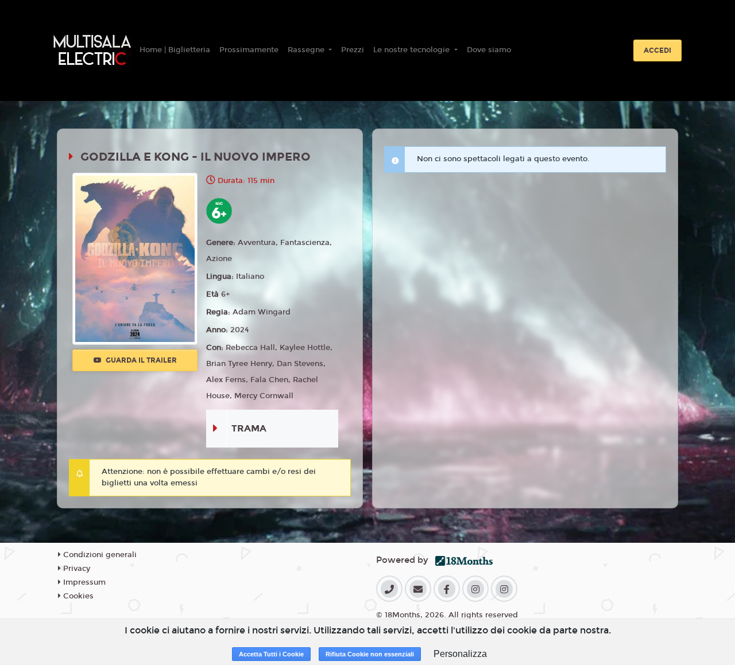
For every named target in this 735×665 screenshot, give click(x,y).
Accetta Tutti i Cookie (271, 654)
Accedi (657, 50)
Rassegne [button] (307, 50)
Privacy (75, 568)
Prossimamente (248, 50)
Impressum (83, 582)
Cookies (77, 596)
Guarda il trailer (140, 360)
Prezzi (352, 50)
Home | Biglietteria (175, 50)
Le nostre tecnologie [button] (412, 50)
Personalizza (460, 654)
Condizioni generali (99, 554)
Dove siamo (489, 50)
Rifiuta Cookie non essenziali (370, 654)
